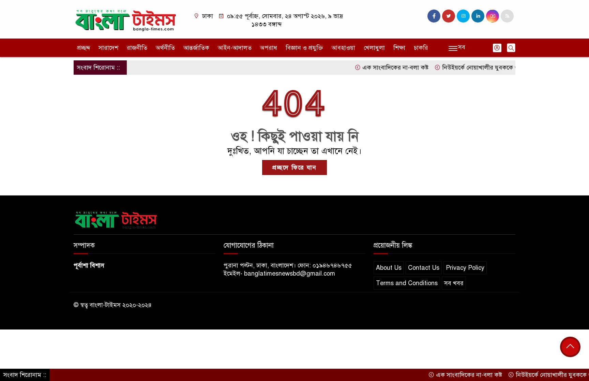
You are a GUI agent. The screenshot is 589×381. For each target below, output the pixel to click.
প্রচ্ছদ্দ (83, 48)
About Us (389, 268)
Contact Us (423, 268)
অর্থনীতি (165, 48)
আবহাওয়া (343, 48)
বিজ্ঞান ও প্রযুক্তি (304, 48)
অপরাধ (268, 48)
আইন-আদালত (235, 48)
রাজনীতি (137, 48)
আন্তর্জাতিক (196, 48)
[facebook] (433, 16)
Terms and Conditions (407, 283)
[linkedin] (477, 16)
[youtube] (492, 16)
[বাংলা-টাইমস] (126, 19)
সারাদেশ (108, 48)
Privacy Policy (465, 268)
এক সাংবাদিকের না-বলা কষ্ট (386, 67)
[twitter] (448, 16)
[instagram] (463, 16)
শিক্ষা (399, 48)
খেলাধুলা (374, 48)
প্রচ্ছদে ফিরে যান (294, 167)
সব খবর (454, 283)
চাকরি (421, 48)
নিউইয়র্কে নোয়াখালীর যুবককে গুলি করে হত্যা (487, 67)
